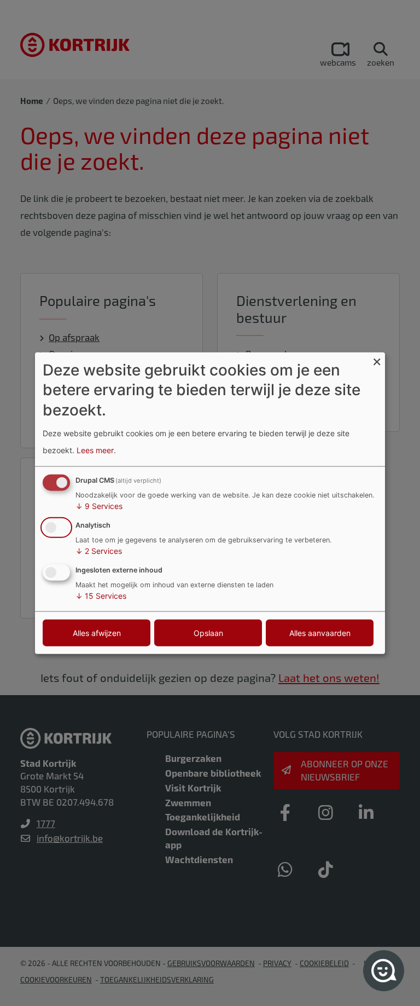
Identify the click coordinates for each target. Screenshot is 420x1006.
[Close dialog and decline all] (377, 359)
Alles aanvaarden (320, 632)
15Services (100, 595)
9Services (98, 506)
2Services (98, 551)
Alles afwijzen (97, 632)
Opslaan (208, 632)
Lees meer (95, 449)
